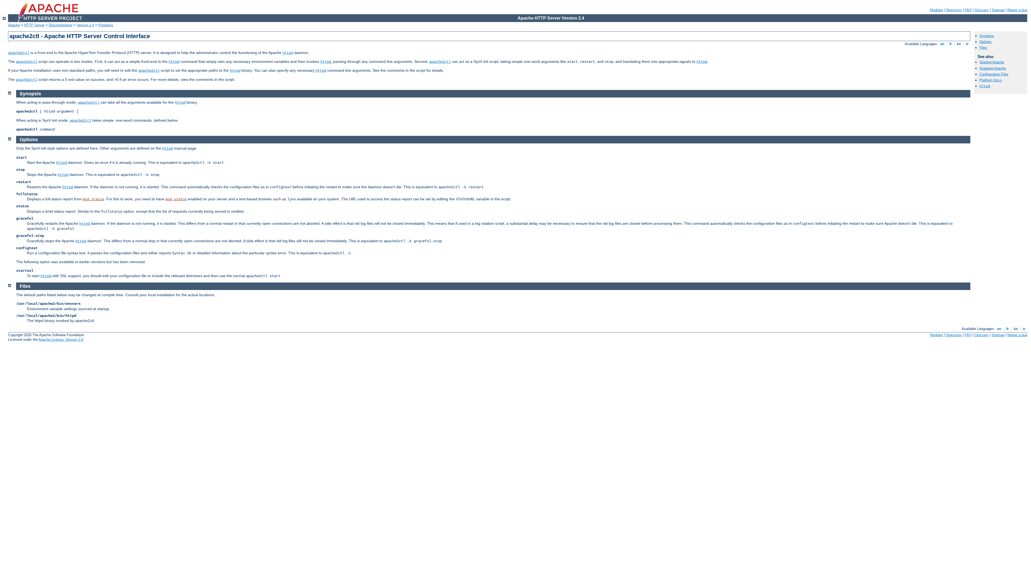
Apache (14, 25)
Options (985, 42)
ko (959, 44)
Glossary (982, 10)
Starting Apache (991, 62)
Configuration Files (993, 74)
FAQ (968, 10)
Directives (954, 10)
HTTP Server (34, 25)
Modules (936, 10)
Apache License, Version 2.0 (60, 340)
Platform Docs (990, 80)
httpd (287, 53)
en (942, 44)
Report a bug (1017, 10)
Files (983, 48)
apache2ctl (19, 53)
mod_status (93, 199)
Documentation (60, 25)
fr (950, 44)
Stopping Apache (992, 68)
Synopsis (986, 36)
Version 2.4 (85, 25)
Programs (105, 25)
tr (967, 44)
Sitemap (998, 10)
